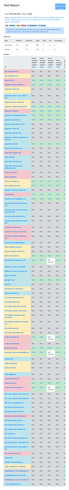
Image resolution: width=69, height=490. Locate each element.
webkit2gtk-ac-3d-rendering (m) (16, 471)
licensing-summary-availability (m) (17, 352)
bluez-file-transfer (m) (13, 153)
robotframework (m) (12, 379)
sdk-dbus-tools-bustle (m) (14, 407)
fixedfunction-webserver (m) (15, 260)
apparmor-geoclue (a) (12, 120)
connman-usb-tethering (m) (15, 242)
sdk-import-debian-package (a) (16, 438)
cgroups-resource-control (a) (15, 190)
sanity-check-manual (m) (14, 387)
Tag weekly (60, 8)
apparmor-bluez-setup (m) (14, 102)
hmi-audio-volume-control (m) (16, 311)
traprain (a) (9, 458)
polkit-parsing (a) (11, 363)
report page (21, 32)
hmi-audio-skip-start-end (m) (15, 306)
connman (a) (9, 194)
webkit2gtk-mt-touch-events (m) (17, 480)
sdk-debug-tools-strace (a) (14, 425)
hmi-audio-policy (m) (12, 302)
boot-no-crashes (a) (12, 181)
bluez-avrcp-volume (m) (13, 148)
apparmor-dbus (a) (11, 111)
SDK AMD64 (15, 22)
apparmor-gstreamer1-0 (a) (15, 124)
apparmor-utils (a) (11, 144)
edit (33, 67)
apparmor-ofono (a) (12, 128)
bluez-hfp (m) (10, 157)
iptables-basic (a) (11, 348)
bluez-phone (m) (11, 172)
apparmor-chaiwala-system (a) (16, 106)
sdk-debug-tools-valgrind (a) (15, 429)
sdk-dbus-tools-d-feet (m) (14, 411)
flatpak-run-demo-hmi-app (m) (16, 271)
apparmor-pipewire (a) (13, 133)
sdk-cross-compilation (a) (14, 403)
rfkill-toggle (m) (10, 374)
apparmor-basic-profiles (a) (15, 85)
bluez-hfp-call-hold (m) (13, 161)
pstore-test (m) (10, 368)
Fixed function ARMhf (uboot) (32, 20)
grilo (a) (7, 284)
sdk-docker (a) (10, 433)
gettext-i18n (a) (10, 275)
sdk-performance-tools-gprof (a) (16, 442)
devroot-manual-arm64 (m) (15, 251)
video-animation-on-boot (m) (15, 466)
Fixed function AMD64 (30, 17)
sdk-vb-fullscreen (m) (12, 453)
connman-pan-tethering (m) (15, 216)
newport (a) (9, 359)
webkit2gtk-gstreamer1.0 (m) (15, 475)
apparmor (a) (9, 80)
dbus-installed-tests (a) (13, 247)
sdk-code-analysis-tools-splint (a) (17, 398)
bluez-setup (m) (10, 177)
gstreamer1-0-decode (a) (14, 289)
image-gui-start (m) (12, 343)
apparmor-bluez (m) (12, 89)
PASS (33, 80)
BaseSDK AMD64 (16, 17)
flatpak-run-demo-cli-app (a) (15, 267)
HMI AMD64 (47, 20)
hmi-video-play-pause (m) (14, 332)
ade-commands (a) (11, 71)
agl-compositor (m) (12, 76)
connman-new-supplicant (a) (15, 199)
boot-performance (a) (12, 185)
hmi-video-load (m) (12, 328)
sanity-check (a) (10, 383)
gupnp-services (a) (11, 293)
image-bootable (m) (12, 337)
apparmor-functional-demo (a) (16, 115)
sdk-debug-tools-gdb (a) (14, 420)
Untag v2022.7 (60, 5)
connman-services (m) (13, 227)
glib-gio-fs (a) (10, 280)
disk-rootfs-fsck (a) (12, 256)
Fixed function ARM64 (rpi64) (49, 17)
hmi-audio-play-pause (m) (14, 297)
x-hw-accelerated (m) (12, 484)
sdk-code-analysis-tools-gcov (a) (17, 394)
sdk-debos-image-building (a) (15, 416)
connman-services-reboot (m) (16, 232)
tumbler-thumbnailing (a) (14, 462)
